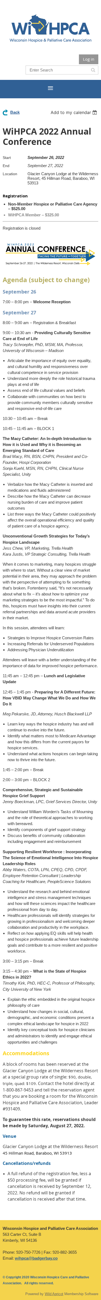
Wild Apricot (54, 1294)
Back (15, 112)
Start (7, 157)
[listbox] (74, 112)
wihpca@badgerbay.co (36, 1258)
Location (10, 174)
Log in (88, 59)
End (6, 166)
